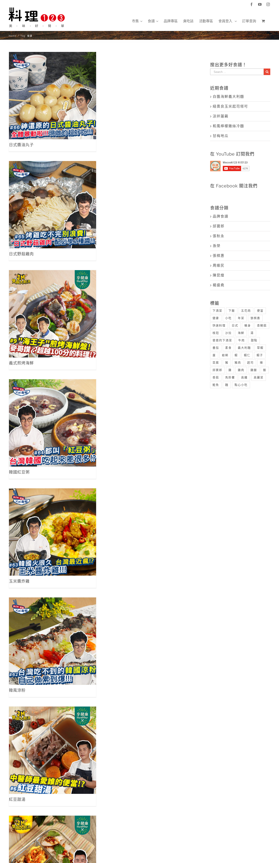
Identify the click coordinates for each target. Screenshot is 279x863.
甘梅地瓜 (220, 136)
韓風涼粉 (53, 636)
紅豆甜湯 (53, 745)
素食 (228, 347)
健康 (216, 318)
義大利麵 (244, 347)
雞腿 (253, 370)
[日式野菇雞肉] (52, 204)
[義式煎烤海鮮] (52, 313)
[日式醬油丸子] (52, 95)
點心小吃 (241, 384)
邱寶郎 (219, 226)
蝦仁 (247, 355)
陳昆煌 (219, 275)
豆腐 (216, 362)
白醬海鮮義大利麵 (228, 96)
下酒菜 (217, 310)
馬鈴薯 (230, 377)
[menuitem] (137, 21)
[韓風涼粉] (52, 641)
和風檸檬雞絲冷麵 (228, 126)
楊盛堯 (219, 285)
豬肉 (238, 362)
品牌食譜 (220, 216)
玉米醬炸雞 (53, 527)
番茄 (216, 347)
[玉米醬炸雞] (52, 532)
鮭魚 (216, 384)
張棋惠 (219, 256)
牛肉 (241, 340)
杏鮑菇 (262, 325)
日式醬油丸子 (53, 91)
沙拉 (228, 333)
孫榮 (217, 246)
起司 (250, 362)
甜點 (254, 340)
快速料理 (219, 325)
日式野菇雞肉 (53, 200)
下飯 (231, 310)
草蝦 (260, 347)
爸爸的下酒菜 (222, 340)
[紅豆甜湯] (52, 750)
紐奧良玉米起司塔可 (230, 106)
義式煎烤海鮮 (53, 309)
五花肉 (246, 310)
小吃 (228, 318)
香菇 (216, 377)
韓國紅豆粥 (53, 418)
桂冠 (216, 333)
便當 (260, 310)
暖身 (247, 325)
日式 (235, 325)
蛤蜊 (225, 355)
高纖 (244, 377)
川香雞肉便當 (53, 855)
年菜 (241, 318)
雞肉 (241, 370)
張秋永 (219, 236)
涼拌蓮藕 (220, 116)
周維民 (219, 265)
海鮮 (241, 333)
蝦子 (260, 355)
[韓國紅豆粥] (52, 423)
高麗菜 (259, 377)
